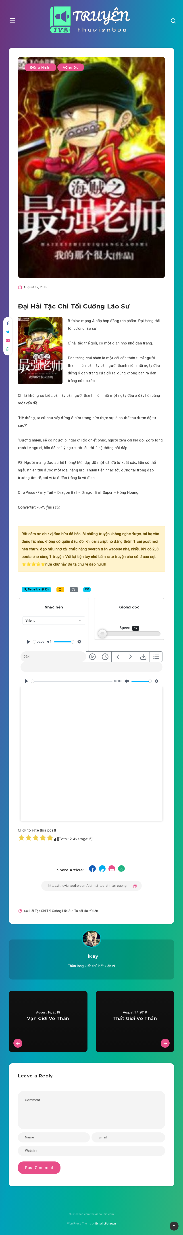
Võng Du (71, 67)
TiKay (91, 956)
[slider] (34, 642)
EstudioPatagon (105, 1223)
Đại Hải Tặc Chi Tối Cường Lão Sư (48, 911)
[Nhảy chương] (92, 656)
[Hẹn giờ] (105, 656)
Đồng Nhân (40, 67)
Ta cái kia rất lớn (86, 911)
